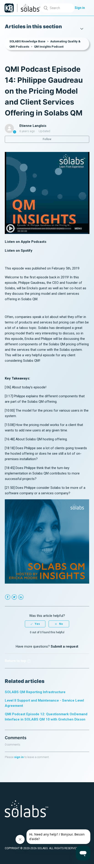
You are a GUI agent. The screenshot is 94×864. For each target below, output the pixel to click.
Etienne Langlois (32, 126)
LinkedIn (21, 597)
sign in (19, 757)
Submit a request (64, 646)
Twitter (14, 597)
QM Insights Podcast (48, 46)
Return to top (15, 661)
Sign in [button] (80, 8)
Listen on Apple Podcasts (25, 242)
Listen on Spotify (18, 251)
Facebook (7, 597)
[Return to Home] (9, 8)
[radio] (35, 623)
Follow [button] (47, 139)
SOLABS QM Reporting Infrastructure (35, 692)
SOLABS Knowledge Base (27, 41)
